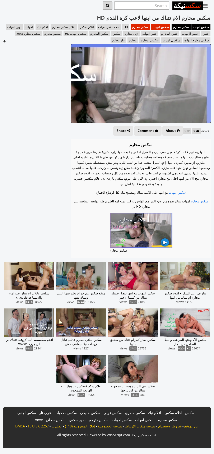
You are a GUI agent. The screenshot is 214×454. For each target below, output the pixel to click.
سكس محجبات (66, 412)
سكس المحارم (99, 34)
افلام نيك (42, 27)
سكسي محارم (150, 40)
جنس (206, 34)
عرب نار (45, 412)
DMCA (20, 426)
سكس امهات (201, 27)
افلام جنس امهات (109, 27)
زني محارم (131, 34)
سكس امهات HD (75, 34)
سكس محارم (181, 27)
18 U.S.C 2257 (38, 426)
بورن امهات (14, 27)
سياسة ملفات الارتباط (140, 426)
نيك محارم (118, 40)
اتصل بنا (56, 426)
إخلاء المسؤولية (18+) (80, 426)
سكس (117, 34)
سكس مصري (135, 412)
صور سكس (77, 419)
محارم (133, 40)
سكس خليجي (90, 412)
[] (107, 5)
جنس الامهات (190, 34)
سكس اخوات (122, 419)
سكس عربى (112, 412)
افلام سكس (86, 27)
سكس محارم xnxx (28, 34)
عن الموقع (191, 426)
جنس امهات (149, 34)
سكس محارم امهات (196, 40)
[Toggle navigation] (207, 5)
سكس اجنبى (26, 412)
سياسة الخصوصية (110, 426)
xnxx (39, 419)
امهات (29, 27)
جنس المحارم (169, 34)
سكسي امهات (171, 40)
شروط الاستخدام (170, 426)
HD (126, 27)
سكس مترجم (98, 419)
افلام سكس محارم (63, 27)
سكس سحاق (55, 419)
